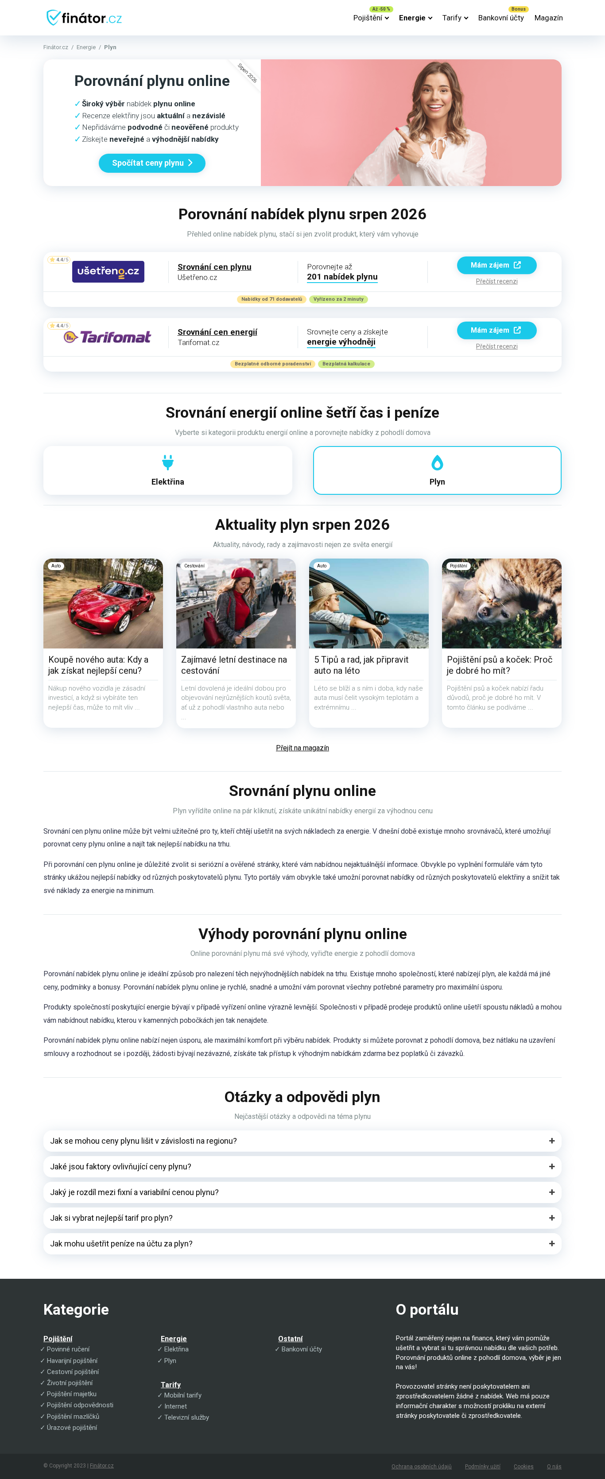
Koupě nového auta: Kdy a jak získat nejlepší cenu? (98, 665)
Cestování (194, 565)
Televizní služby (186, 1417)
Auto (56, 565)
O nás (554, 1466)
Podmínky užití (482, 1466)
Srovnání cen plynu (215, 267)
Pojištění (367, 17)
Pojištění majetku (72, 1394)
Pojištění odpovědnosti (80, 1405)
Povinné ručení (68, 1349)
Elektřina (176, 1349)
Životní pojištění (70, 1383)
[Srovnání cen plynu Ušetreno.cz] (108, 272)
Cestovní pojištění (73, 1372)
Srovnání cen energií (217, 332)
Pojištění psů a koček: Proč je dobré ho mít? (499, 665)
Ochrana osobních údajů (422, 1466)
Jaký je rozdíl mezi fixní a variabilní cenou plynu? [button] (134, 1192)
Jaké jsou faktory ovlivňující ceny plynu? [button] (120, 1166)
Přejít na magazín (302, 748)
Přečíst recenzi (497, 281)
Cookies (524, 1466)
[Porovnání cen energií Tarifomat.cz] (108, 337)
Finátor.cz (55, 47)
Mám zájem (491, 265)
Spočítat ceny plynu (148, 162)
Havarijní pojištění (72, 1361)
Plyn (170, 1361)
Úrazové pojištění (72, 1428)
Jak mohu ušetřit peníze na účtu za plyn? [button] (121, 1243)
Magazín (549, 17)
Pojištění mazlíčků (73, 1417)
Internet (175, 1406)
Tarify (452, 17)
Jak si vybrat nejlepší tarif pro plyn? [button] (111, 1218)
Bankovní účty (501, 17)
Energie (412, 17)
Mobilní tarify (183, 1395)
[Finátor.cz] (83, 14)
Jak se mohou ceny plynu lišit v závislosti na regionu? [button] (143, 1140)
